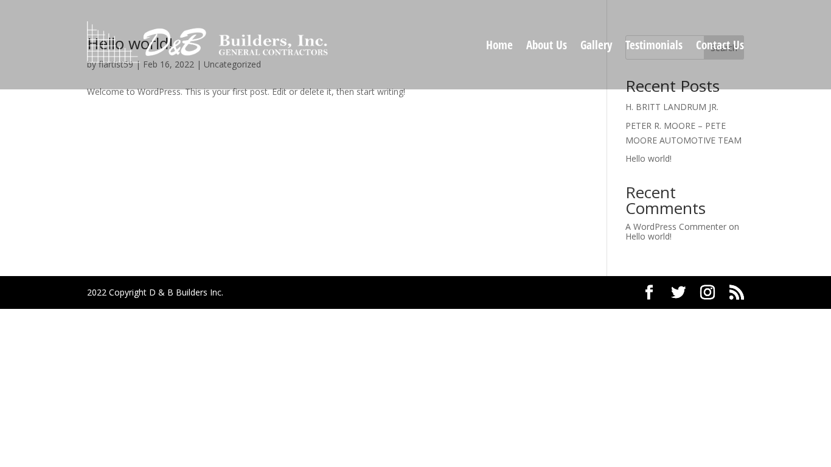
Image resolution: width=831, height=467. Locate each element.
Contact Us (720, 47)
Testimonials (654, 47)
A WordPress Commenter (675, 226)
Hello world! (648, 158)
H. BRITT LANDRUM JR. (671, 106)
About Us (546, 47)
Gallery (596, 47)
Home (499, 47)
